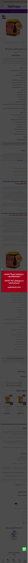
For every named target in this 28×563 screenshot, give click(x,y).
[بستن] (2, 269)
